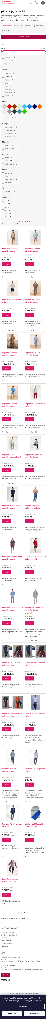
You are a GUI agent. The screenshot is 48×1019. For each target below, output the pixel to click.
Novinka (9, 61)
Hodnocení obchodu (8, 932)
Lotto (8, 83)
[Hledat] (31, 3)
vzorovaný (10, 130)
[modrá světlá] (24, 106)
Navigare (9, 89)
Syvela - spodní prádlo (16, 994)
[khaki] (19, 106)
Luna (8, 86)
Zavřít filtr (24, 37)
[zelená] (24, 111)
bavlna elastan (11, 149)
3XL (8, 216)
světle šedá (10, 118)
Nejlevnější (18, 26)
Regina (9, 96)
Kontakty (4, 938)
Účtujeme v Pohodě (32, 994)
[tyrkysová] (19, 111)
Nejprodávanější (38, 26)
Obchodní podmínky (8, 943)
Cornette (9, 74)
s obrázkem (10, 133)
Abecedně (5, 30)
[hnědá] (14, 106)
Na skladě (10, 58)
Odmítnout (11, 1013)
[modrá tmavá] (34, 106)
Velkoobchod (5, 946)
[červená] (9, 106)
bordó (8, 115)
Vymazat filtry (23, 222)
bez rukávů (10, 182)
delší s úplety (11, 164)
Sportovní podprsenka (8, 965)
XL (7, 210)
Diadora (9, 80)
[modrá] (29, 106)
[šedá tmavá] (14, 111)
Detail (6, 264)
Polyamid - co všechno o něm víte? (12, 957)
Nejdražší (27, 26)
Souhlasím (34, 1013)
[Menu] (43, 3)
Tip (7, 64)
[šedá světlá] (4, 111)
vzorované (10, 136)
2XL (8, 213)
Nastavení (23, 1006)
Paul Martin (10, 93)
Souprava (10, 192)
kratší (8, 158)
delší (8, 161)
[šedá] (9, 111)
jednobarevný (11, 127)
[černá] (4, 106)
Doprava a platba (6, 941)
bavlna (9, 146)
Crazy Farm (10, 77)
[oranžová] (39, 106)
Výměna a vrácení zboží (9, 935)
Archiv (5, 975)
